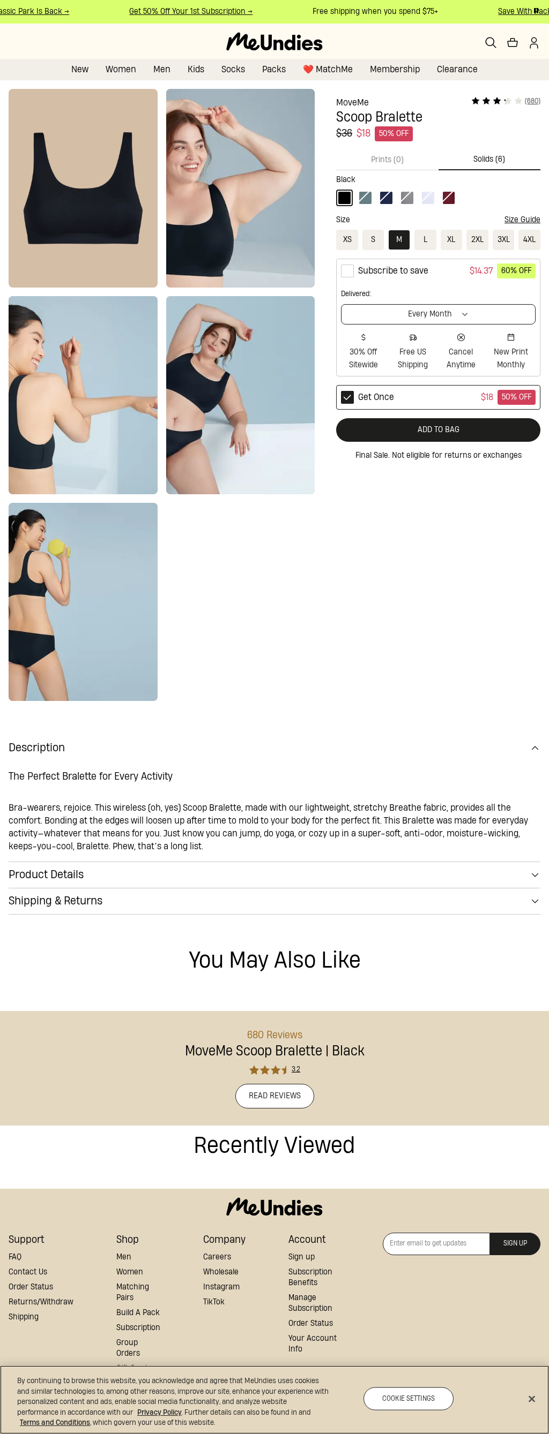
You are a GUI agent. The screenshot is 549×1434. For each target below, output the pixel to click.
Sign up (301, 1257)
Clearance (457, 69)
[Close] (532, 1399)
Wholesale (221, 1272)
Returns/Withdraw (41, 1302)
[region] (274, 1399)
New (79, 69)
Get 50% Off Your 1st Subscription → (183, 11)
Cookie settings (408, 1398)
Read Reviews (275, 1096)
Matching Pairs (132, 1292)
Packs (274, 69)
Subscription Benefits (310, 1277)
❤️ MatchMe (328, 69)
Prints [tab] (387, 160)
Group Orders (128, 1348)
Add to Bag (438, 430)
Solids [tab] (489, 159)
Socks (233, 69)
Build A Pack (138, 1313)
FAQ (15, 1257)
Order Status (31, 1287)
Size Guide (522, 220)
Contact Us (28, 1272)
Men (161, 69)
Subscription (138, 1328)
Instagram (221, 1287)
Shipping (24, 1317)
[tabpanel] (438, 188)
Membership (395, 69)
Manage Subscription (310, 1303)
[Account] (534, 42)
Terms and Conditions (55, 1423)
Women (121, 69)
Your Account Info (312, 1343)
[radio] (438, 317)
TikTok (214, 1302)
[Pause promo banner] (536, 10)
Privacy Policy (159, 1412)
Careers (217, 1257)
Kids (196, 69)
